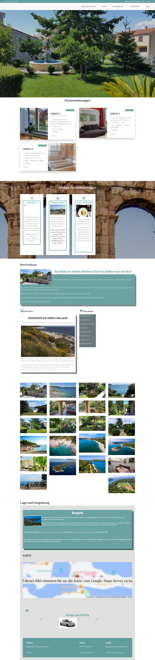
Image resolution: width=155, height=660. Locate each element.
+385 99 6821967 (85, 647)
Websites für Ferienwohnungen (115, 652)
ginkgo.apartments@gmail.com (134, 1)
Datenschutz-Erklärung (86, 652)
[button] (88, 6)
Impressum (29, 652)
